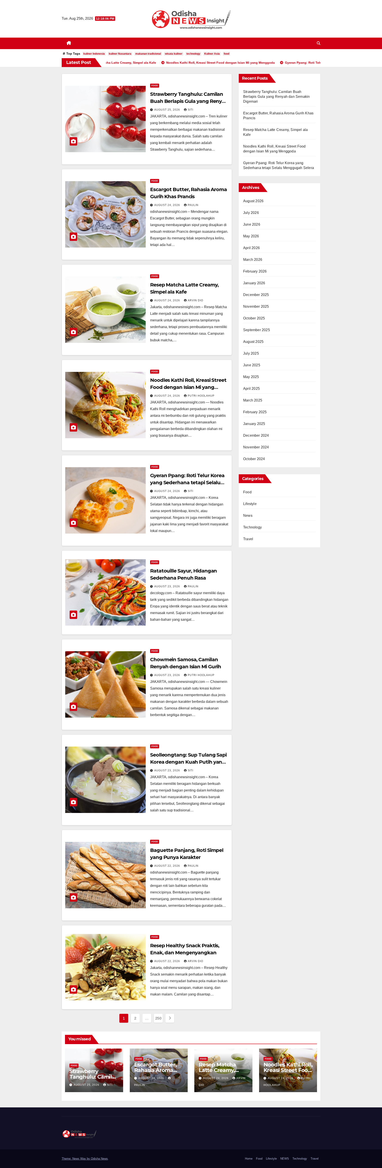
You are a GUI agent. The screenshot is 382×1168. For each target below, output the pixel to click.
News (247, 515)
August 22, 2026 (167, 865)
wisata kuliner (173, 53)
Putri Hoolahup (201, 395)
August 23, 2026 (167, 586)
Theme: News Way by (76, 1158)
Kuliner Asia (212, 53)
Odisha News (99, 1158)
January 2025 (254, 424)
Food (154, 85)
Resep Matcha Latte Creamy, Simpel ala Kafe (219, 1070)
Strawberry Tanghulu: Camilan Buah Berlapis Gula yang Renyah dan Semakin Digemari (189, 101)
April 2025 (251, 388)
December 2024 (256, 435)
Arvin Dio (195, 300)
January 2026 (254, 283)
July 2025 (251, 353)
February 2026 (255, 271)
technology (193, 53)
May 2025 (251, 377)
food (226, 53)
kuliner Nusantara (120, 53)
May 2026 (251, 236)
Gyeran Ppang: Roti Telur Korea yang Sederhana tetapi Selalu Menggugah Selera (187, 483)
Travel (248, 539)
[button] (318, 43)
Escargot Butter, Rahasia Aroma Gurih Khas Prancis (158, 1070)
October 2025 (254, 318)
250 (158, 1018)
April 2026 (251, 248)
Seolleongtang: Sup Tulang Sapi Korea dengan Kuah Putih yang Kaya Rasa (188, 762)
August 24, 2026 (167, 205)
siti (190, 109)
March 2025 (252, 400)
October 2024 (254, 459)
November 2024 (256, 447)
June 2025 (251, 365)
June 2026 (251, 224)
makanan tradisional (148, 53)
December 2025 (256, 295)
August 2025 (253, 342)
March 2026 (252, 259)
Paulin (193, 205)
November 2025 (256, 306)
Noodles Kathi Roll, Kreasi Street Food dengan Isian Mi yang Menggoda (188, 387)
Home (248, 1158)
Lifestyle (250, 504)
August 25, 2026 (167, 109)
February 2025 (255, 412)
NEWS (284, 1158)
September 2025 (256, 330)
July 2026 (251, 213)
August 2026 (253, 201)
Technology (252, 527)
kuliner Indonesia (94, 53)
